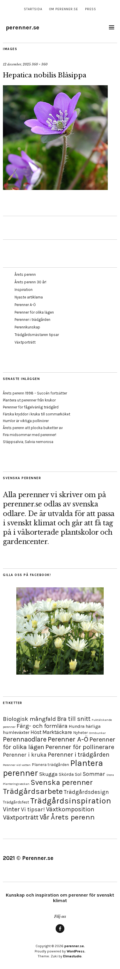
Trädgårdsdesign (86, 792)
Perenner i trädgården (32, 319)
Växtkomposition (70, 809)
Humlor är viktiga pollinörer (26, 421)
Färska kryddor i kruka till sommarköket (36, 414)
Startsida (33, 9)
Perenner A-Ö (25, 305)
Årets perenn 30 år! (30, 282)
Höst (36, 732)
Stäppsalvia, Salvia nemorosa (28, 442)
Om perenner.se (63, 9)
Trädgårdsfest (16, 802)
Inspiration (24, 289)
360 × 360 (39, 64)
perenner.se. (74, 946)
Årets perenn (25, 274)
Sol (78, 774)
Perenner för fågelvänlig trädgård (31, 407)
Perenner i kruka (25, 754)
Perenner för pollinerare (79, 747)
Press (90, 9)
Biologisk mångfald (29, 718)
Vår (45, 817)
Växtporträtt (25, 342)
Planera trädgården (50, 764)
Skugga (48, 774)
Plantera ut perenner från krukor (29, 400)
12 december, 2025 (17, 64)
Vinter (11, 809)
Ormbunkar (97, 733)
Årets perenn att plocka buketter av (33, 428)
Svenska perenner (62, 782)
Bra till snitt (74, 718)
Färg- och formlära (42, 725)
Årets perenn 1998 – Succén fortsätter (35, 393)
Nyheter (80, 732)
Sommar (94, 774)
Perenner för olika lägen (34, 312)
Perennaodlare (25, 739)
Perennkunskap (27, 327)
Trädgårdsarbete (33, 791)
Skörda (66, 774)
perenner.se (22, 27)
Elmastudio (72, 956)
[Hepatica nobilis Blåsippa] (55, 188)
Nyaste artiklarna (29, 297)
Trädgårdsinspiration (70, 801)
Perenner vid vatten (17, 765)
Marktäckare (57, 732)
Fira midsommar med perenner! (29, 435)
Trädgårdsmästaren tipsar (37, 335)
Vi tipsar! (33, 809)
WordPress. (76, 951)
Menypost (60, 932)
